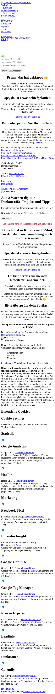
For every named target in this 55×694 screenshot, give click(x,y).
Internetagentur (25, 158)
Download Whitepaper (11, 71)
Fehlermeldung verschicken (27, 117)
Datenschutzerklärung (11, 150)
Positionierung (8, 15)
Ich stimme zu (7, 363)
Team (3, 29)
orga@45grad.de (39, 142)
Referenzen (13, 158)
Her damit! (6, 219)
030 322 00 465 (16, 173)
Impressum (6, 181)
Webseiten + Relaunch (6, 6)
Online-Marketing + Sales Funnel (9, 11)
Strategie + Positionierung (13, 153)
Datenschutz (7, 184)
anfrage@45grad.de (18, 176)
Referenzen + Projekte (6, 22)
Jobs (34, 158)
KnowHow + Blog (6, 38)
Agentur (5, 26)
